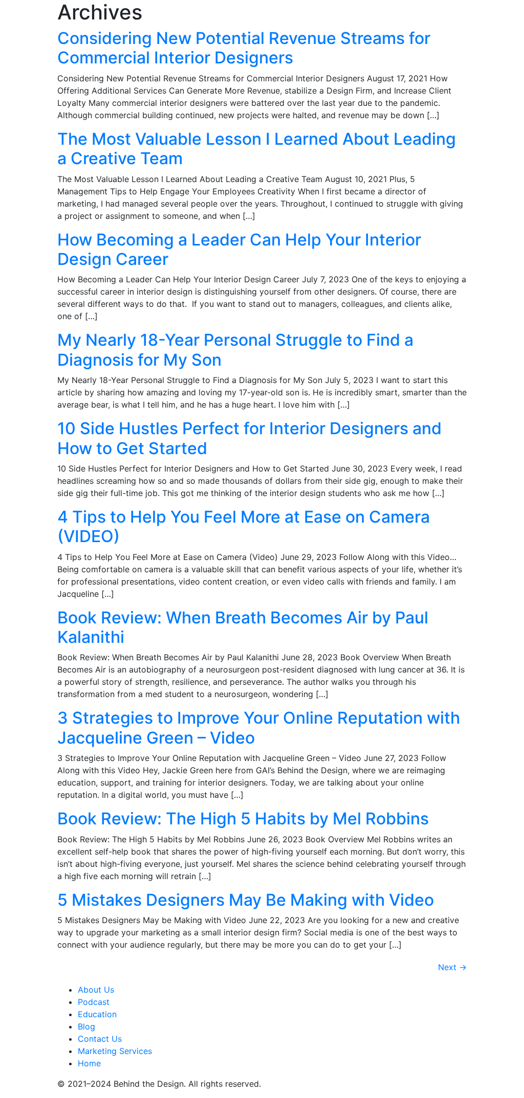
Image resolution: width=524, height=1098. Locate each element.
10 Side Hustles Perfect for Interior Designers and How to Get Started (249, 438)
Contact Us (100, 1039)
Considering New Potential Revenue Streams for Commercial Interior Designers (243, 48)
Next (452, 967)
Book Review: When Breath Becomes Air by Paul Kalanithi (242, 627)
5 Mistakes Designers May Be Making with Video (245, 900)
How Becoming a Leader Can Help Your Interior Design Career (239, 249)
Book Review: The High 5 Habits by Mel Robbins (243, 818)
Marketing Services (115, 1051)
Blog (86, 1026)
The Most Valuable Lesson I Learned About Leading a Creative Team (256, 148)
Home (89, 1063)
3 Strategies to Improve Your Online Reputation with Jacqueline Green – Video (258, 727)
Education (97, 1014)
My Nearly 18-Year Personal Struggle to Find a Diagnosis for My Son (235, 349)
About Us (96, 989)
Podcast (94, 1002)
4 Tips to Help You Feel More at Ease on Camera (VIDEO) (243, 526)
